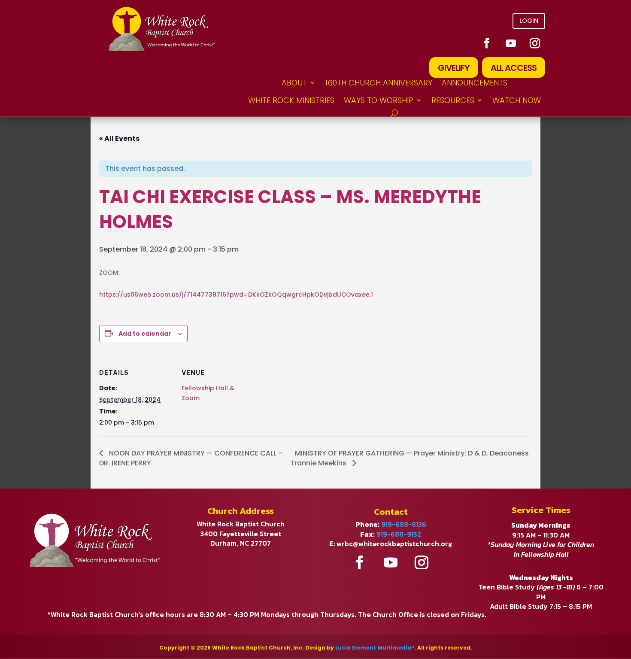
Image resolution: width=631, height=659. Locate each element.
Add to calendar (144, 333)
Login (528, 20)
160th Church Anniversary (378, 82)
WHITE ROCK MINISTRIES (291, 100)
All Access (514, 68)
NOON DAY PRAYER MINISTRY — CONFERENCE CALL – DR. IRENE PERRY (191, 458)
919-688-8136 (403, 524)
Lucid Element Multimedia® (374, 647)
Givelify (454, 68)
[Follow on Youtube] (511, 43)
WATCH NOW (516, 100)
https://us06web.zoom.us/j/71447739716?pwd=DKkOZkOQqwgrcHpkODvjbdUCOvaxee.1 (236, 294)
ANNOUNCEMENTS (474, 82)
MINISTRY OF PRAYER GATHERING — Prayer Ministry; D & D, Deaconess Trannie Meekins (409, 458)
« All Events (119, 138)
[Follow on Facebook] (486, 43)
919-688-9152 (398, 534)
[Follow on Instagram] (535, 43)
